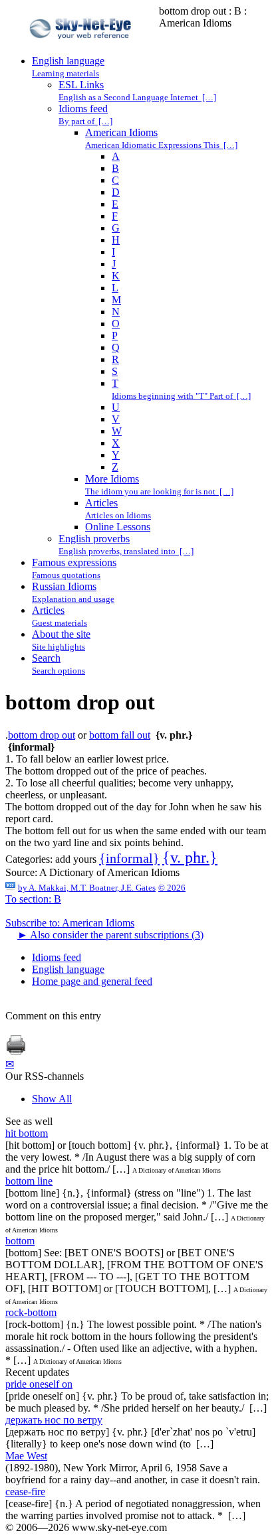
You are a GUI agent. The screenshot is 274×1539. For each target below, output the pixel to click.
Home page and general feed (92, 981)
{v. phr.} (189, 857)
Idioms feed (56, 957)
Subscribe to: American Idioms (69, 922)
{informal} (129, 858)
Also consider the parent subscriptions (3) (110, 934)
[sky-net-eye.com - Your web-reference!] (82, 48)
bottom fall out (119, 735)
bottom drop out (41, 735)
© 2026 (172, 888)
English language (68, 969)
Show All (52, 1098)
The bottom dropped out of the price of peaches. (106, 770)
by (87, 888)
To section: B (33, 899)
